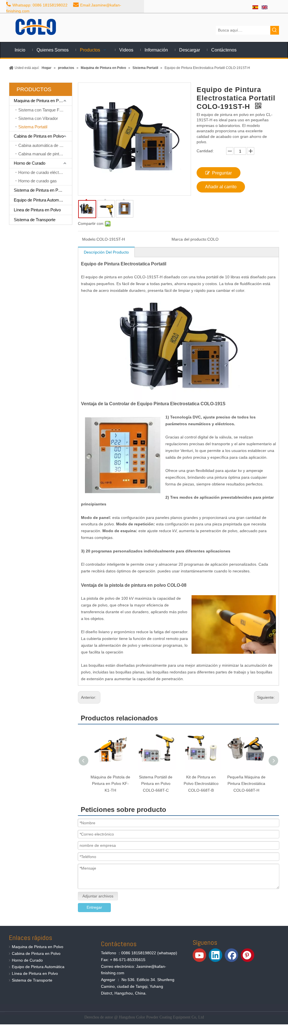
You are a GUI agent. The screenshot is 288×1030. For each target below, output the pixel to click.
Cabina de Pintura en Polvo (39, 136)
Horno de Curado (29, 163)
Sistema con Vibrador (38, 118)
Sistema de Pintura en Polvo (40, 190)
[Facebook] (231, 955)
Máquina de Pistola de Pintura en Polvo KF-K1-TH (110, 784)
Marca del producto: (189, 239)
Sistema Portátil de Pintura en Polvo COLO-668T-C (155, 784)
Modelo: (89, 239)
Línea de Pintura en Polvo (37, 209)
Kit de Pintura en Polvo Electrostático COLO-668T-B (201, 784)
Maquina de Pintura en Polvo (40, 100)
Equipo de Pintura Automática (41, 200)
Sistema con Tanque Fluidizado (45, 110)
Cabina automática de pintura (45, 145)
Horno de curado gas (37, 180)
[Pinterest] (247, 955)
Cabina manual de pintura (41, 153)
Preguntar (222, 173)
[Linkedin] (215, 955)
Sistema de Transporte (34, 219)
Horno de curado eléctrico (42, 172)
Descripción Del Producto (106, 252)
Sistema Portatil (32, 126)
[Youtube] (199, 955)
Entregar (94, 907)
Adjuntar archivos (97, 896)
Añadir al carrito (221, 186)
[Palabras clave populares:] (274, 30)
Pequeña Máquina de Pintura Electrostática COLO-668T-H (246, 784)
